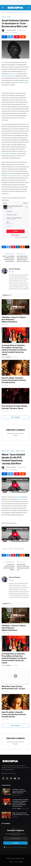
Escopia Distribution (23, 82)
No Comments (6, 32)
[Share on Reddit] (23, 36)
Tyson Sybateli (19, 497)
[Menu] (3, 8)
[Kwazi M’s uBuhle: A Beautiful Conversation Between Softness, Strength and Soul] (15, 367)
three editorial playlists (8, 76)
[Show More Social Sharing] (27, 36)
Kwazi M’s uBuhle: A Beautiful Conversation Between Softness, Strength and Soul (14, 380)
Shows (18, 450)
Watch (23, 450)
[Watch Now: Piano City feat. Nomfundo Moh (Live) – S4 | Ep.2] (15, 676)
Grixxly (9, 153)
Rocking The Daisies (19, 548)
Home (3, 12)
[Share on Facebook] (4, 36)
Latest (4, 16)
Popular (21, 862)
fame (24, 71)
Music (8, 16)
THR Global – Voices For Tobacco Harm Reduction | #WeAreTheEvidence (14, 319)
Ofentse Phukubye (11, 30)
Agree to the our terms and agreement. (16, 847)
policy (20, 847)
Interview (4, 548)
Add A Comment (15, 417)
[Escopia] (15, 7)
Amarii (3, 62)
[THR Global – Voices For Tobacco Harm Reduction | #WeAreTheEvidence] (15, 307)
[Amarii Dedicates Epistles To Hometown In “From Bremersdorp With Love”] (15, 49)
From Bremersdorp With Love (15, 175)
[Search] (28, 8)
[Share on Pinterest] (17, 36)
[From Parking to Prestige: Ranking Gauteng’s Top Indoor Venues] (15, 396)
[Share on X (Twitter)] (10, 36)
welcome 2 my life (13, 73)
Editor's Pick (5, 450)
